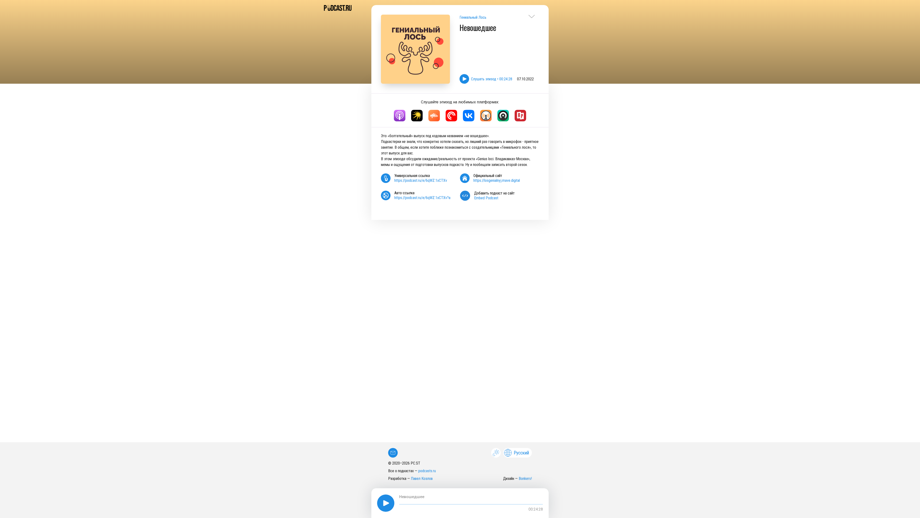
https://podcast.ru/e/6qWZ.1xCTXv (420, 180)
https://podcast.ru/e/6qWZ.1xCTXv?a (422, 197)
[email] (393, 453)
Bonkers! (525, 478)
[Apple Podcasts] (399, 115)
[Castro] (503, 115)
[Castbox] (434, 115)
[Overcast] (486, 115)
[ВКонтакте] (468, 115)
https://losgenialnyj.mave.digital (496, 180)
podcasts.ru (427, 471)
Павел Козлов (422, 478)
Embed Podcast (486, 198)
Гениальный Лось (473, 17)
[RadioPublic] (520, 115)
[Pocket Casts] (451, 115)
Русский (521, 453)
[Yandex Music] (417, 115)
